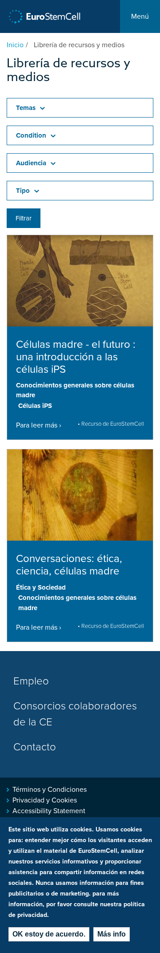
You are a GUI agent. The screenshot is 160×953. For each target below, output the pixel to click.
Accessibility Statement (48, 810)
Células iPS (35, 406)
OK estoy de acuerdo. (48, 934)
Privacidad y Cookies (44, 800)
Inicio (15, 45)
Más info (111, 934)
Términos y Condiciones (49, 789)
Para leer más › (38, 425)
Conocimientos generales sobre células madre (75, 390)
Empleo (31, 681)
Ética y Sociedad (41, 587)
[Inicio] (44, 17)
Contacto (34, 747)
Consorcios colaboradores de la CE (75, 714)
